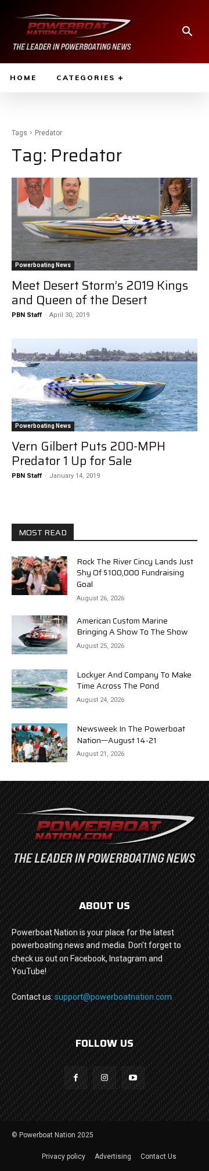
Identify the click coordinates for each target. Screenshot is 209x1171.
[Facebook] (75, 1077)
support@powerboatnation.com (113, 996)
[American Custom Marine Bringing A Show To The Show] (39, 634)
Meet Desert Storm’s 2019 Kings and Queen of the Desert (100, 292)
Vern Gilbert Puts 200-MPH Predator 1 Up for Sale (88, 453)
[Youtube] (133, 1077)
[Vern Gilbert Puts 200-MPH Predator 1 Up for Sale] (104, 384)
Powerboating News (43, 265)
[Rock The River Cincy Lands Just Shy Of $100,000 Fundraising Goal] (39, 575)
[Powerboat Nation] (72, 32)
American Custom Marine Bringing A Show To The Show (132, 626)
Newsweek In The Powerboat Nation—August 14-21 (131, 734)
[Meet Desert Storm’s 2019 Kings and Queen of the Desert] (104, 224)
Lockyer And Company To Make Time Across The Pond (134, 680)
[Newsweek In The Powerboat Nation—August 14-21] (39, 742)
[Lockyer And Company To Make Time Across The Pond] (39, 688)
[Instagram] (104, 1077)
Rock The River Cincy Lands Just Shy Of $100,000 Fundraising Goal (135, 572)
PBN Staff (27, 315)
